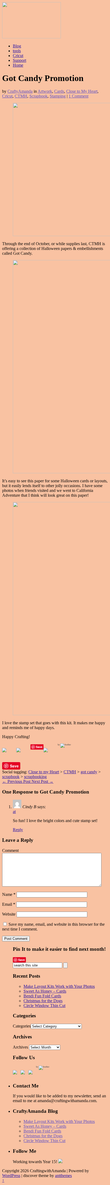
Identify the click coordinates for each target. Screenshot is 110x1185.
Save (39, 747)
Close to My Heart (81, 91)
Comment (10, 850)
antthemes (63, 1175)
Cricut (18, 55)
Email (8, 904)
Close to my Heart (43, 772)
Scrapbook (38, 96)
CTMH (21, 96)
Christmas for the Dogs (42, 1000)
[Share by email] (50, 754)
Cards (59, 91)
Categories (22, 1026)
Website (8, 914)
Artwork (45, 91)
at (14, 811)
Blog (17, 46)
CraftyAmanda (20, 91)
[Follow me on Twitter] (24, 1073)
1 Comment (78, 96)
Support (19, 60)
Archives (20, 1047)
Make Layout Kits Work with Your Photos (59, 986)
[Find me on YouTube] (31, 1073)
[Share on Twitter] (22, 754)
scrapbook (10, 776)
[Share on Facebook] (8, 754)
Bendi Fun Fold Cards (42, 996)
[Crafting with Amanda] (31, 37)
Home (18, 65)
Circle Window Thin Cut (44, 1005)
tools (17, 50)
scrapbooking (35, 776)
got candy (89, 772)
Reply (18, 829)
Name (8, 894)
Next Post (42, 781)
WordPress (11, 1175)
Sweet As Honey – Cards (44, 991)
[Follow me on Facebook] (16, 1073)
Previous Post (17, 781)
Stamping (58, 96)
